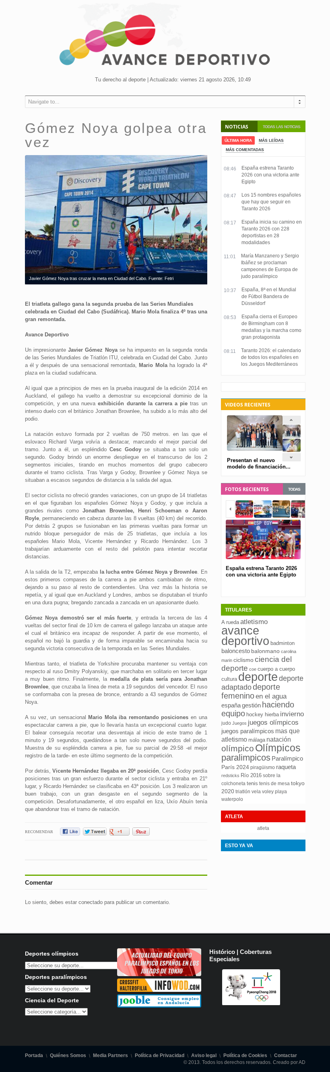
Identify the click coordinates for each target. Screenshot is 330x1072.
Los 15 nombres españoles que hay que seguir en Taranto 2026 (271, 201)
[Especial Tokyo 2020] (159, 974)
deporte (258, 676)
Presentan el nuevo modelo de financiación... (259, 463)
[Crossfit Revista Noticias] (159, 990)
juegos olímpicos (273, 722)
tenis (252, 783)
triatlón (242, 791)
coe (252, 669)
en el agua (271, 696)
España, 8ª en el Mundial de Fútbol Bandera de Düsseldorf (268, 296)
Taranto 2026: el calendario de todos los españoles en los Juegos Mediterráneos (271, 357)
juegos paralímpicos (247, 731)
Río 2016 (251, 775)
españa (231, 705)
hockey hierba (262, 714)
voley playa (274, 791)
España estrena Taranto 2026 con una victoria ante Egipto (270, 175)
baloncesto (235, 651)
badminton (282, 643)
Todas (294, 489)
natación (278, 739)
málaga (256, 740)
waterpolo (232, 799)
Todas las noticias (281, 126)
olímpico (237, 748)
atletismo (254, 622)
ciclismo (243, 660)
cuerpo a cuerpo (276, 669)
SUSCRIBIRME (205, 1041)
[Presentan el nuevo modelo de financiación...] (292, 436)
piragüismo (262, 767)
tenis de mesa (274, 783)
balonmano (265, 651)
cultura (229, 679)
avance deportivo (245, 635)
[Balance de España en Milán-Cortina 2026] (292, 450)
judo (226, 723)
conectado (90, 902)
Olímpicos (278, 747)
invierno (292, 714)
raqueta (286, 766)
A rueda (230, 622)
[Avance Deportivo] (165, 42)
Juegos (239, 723)
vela (256, 791)
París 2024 (235, 767)
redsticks (230, 775)
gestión (251, 705)
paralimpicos (245, 758)
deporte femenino (250, 691)
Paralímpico (287, 758)
